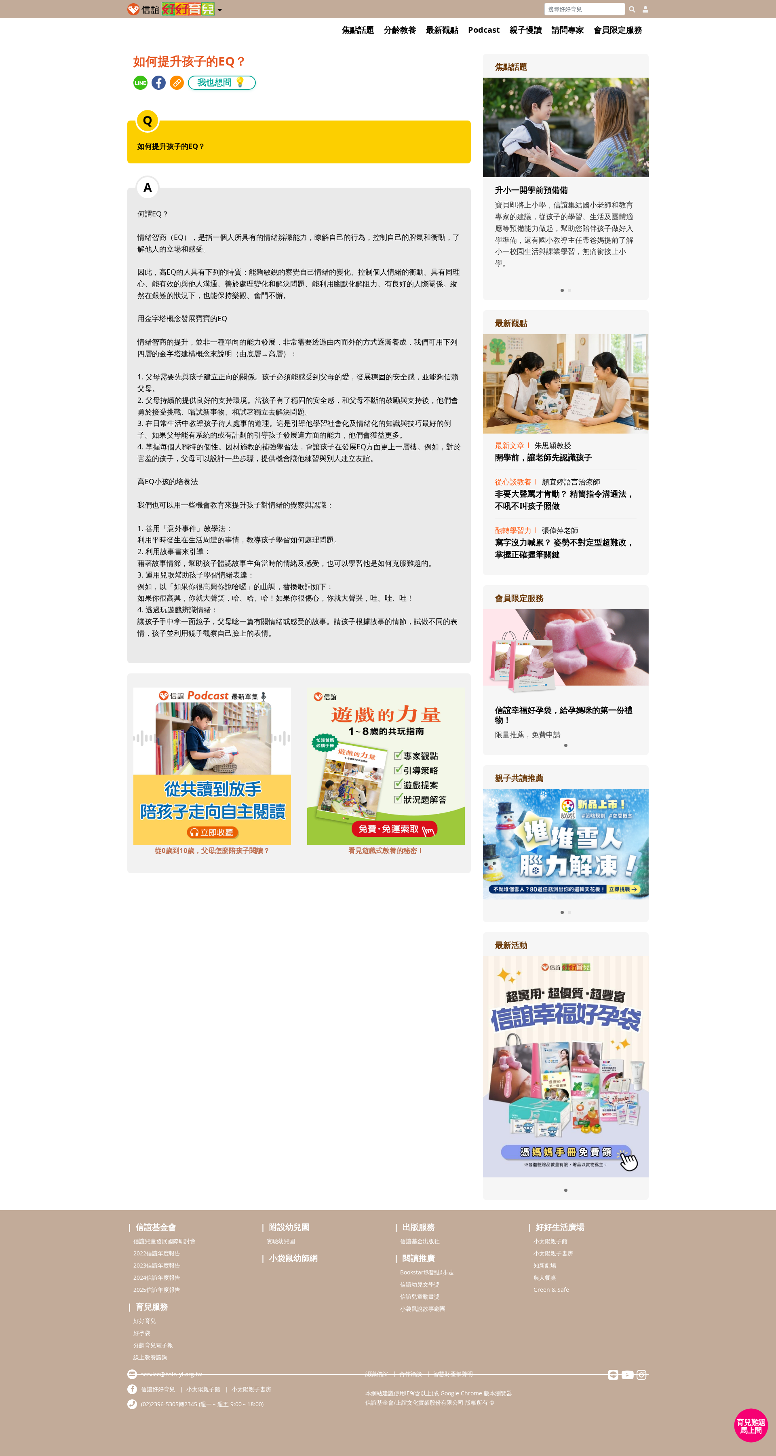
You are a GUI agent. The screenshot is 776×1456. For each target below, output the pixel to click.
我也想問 (222, 81)
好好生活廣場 (560, 1226)
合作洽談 (410, 1374)
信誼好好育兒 (158, 1389)
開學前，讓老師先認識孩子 (543, 457)
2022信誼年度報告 (156, 1253)
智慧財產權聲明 (453, 1374)
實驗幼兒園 (281, 1241)
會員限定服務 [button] (618, 29)
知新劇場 (545, 1265)
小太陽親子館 (550, 1241)
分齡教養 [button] (400, 29)
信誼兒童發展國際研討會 (164, 1241)
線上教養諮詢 (150, 1357)
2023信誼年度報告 (156, 1265)
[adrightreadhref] (566, 843)
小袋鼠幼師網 (293, 1258)
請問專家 (568, 29)
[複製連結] (177, 83)
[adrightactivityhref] (566, 1066)
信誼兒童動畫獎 (420, 1296)
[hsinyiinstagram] (642, 1377)
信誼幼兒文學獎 (420, 1284)
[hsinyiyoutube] (627, 1377)
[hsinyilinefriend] (613, 1377)
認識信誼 (376, 1374)
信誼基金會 (156, 1226)
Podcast (484, 29)
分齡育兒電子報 (153, 1345)
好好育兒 (144, 1321)
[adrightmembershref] (566, 652)
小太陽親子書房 (553, 1253)
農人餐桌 (545, 1277)
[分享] (140, 83)
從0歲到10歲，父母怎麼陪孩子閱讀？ (212, 850)
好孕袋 (141, 1333)
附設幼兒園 (289, 1226)
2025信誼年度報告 (156, 1289)
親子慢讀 (526, 29)
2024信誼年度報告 (156, 1277)
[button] (219, 8)
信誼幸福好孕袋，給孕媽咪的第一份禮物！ (564, 715)
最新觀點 (442, 29)
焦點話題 (358, 29)
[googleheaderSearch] (632, 9)
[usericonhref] (642, 9)
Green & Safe (551, 1289)
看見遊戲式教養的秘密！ (386, 850)
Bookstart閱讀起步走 (427, 1272)
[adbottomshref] (212, 765)
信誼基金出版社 (420, 1241)
